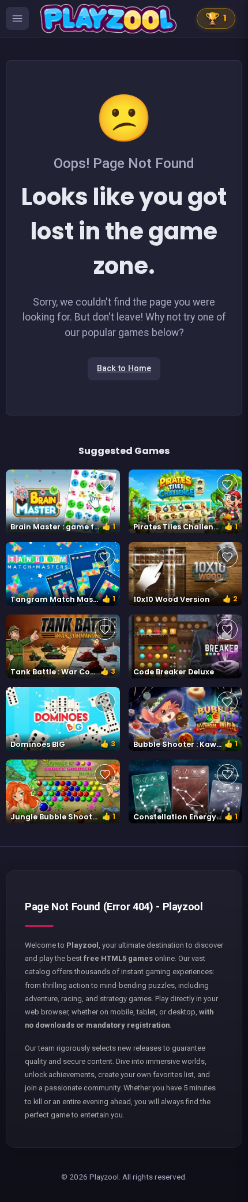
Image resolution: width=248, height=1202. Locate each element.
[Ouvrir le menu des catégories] (17, 18)
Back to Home (124, 368)
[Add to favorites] (105, 484)
